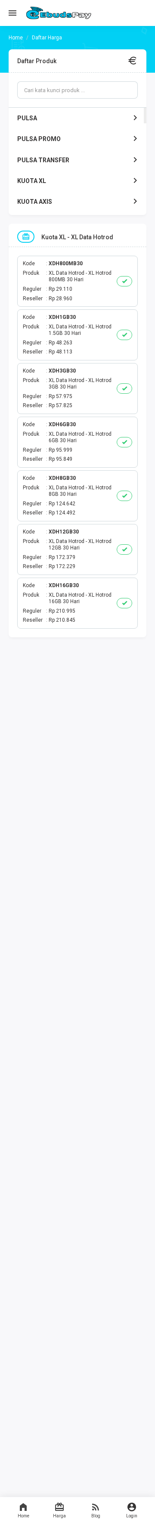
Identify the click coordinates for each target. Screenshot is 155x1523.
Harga (59, 1515)
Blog (95, 1515)
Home (23, 1515)
